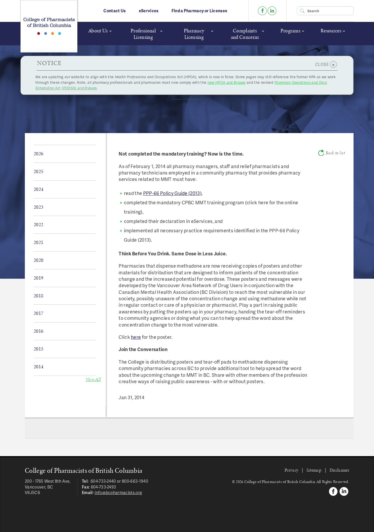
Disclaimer (339, 470)
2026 (38, 153)
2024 (38, 189)
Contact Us (114, 10)
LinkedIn (272, 10)
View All (93, 379)
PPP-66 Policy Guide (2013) (172, 193)
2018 (38, 295)
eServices (149, 10)
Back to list (335, 153)
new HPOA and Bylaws (226, 82)
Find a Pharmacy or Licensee (200, 10)
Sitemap (314, 470)
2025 (38, 171)
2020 (38, 260)
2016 (38, 330)
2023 (38, 206)
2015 (38, 348)
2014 (38, 366)
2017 (38, 313)
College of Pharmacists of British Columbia (48, 26)
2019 (38, 277)
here (136, 337)
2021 (38, 242)
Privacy (291, 470)
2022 (38, 224)
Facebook (262, 10)
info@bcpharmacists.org (118, 492)
